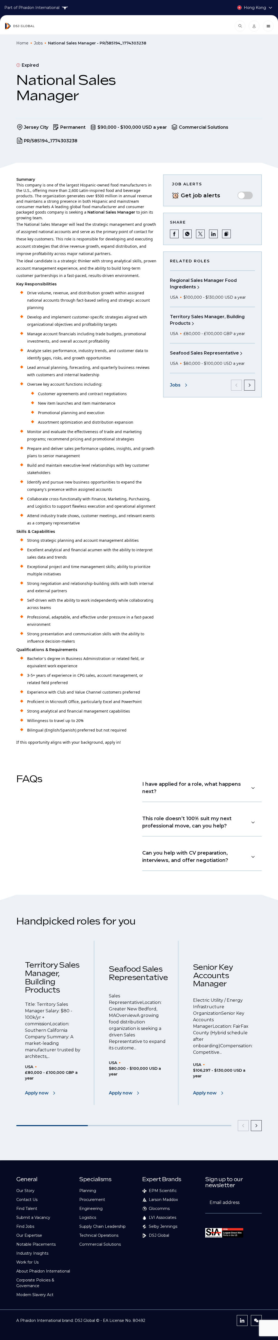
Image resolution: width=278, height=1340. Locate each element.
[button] (226, 234)
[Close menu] (268, 26)
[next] (249, 385)
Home (22, 43)
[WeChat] (256, 1320)
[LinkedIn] (242, 1320)
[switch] (245, 195)
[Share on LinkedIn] (213, 234)
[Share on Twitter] (200, 234)
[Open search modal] (240, 26)
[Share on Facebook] (174, 234)
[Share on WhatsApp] (187, 234)
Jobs (38, 43)
